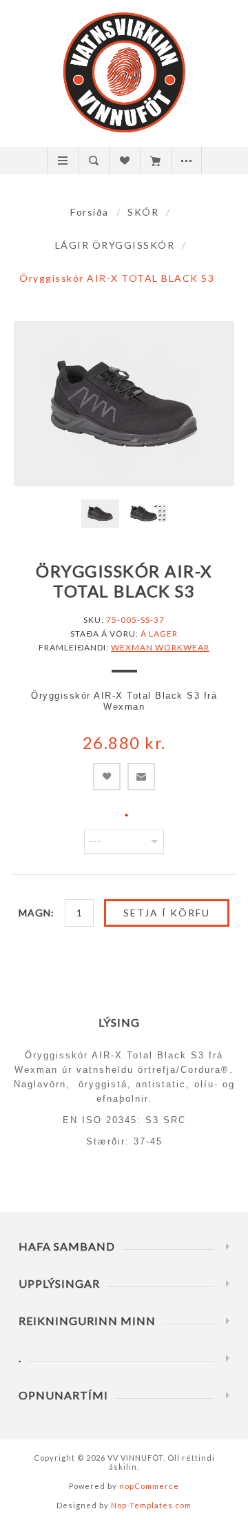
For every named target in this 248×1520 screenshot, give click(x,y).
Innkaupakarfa (155, 160)
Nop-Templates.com (151, 1505)
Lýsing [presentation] (119, 1022)
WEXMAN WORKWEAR (160, 647)
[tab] (124, 1022)
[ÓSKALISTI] (124, 160)
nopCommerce (149, 1485)
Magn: (36, 912)
